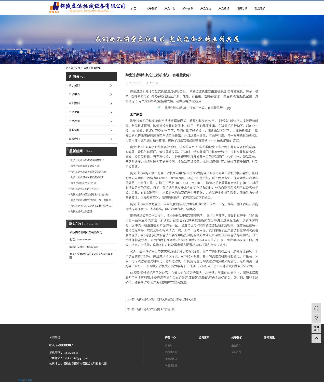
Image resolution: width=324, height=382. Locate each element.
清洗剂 (168, 345)
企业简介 (236, 345)
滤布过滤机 (171, 352)
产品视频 (223, 8)
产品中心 (169, 8)
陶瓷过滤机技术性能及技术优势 (87, 177)
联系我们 (259, 8)
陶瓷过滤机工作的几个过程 (85, 189)
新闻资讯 (241, 8)
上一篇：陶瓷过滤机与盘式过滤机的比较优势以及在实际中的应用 (161, 299)
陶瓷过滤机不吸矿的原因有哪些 (87, 160)
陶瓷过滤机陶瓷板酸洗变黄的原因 (88, 172)
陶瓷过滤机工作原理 (81, 211)
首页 (133, 8)
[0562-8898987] (316, 318)
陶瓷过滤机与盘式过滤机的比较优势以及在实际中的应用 (93, 206)
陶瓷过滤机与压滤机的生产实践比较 (90, 194)
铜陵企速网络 (25, 380)
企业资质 (236, 352)
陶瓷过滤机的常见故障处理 (85, 166)
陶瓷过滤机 (171, 359)
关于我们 (151, 8)
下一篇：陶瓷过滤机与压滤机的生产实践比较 (150, 309)
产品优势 (205, 8)
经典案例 (187, 8)
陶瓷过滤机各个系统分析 (84, 183)
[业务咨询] (316, 308)
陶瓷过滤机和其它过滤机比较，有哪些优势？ (93, 200)
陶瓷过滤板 (171, 365)
